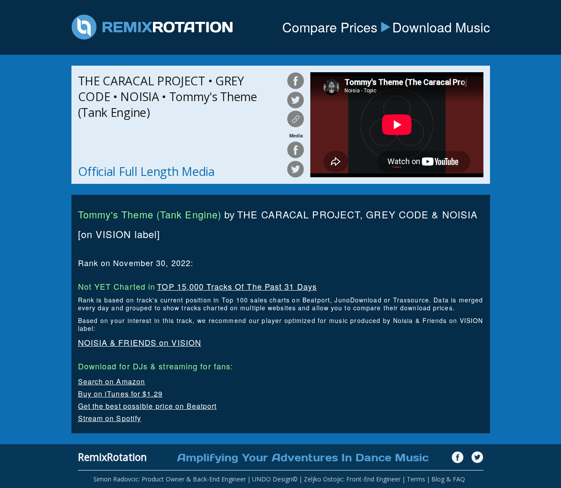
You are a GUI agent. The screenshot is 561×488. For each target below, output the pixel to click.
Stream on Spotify (110, 418)
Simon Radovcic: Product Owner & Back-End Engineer (169, 479)
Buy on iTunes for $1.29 (120, 394)
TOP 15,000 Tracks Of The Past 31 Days (237, 286)
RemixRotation (112, 457)
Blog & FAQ (448, 479)
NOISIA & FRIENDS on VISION (140, 342)
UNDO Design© (275, 479)
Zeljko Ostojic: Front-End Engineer (352, 479)
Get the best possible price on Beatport (147, 406)
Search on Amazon (112, 381)
